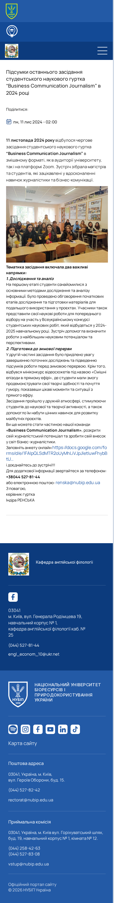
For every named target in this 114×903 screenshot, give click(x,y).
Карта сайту (22, 743)
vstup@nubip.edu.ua (28, 864)
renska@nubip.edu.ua (78, 482)
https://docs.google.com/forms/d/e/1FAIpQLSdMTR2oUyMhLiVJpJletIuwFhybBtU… (56, 453)
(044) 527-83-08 (24, 854)
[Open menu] (102, 51)
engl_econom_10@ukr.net (33, 654)
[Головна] (12, 11)
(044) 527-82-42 (24, 790)
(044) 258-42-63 (24, 848)
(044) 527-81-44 (23, 645)
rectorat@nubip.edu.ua (30, 800)
